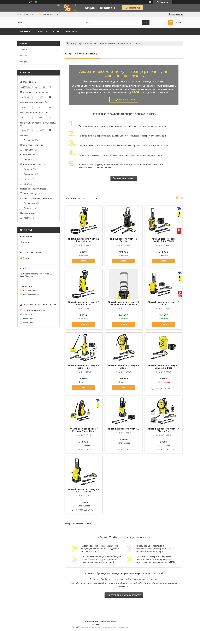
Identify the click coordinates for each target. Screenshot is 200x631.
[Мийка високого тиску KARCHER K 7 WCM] (163, 220)
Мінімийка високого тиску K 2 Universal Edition (163, 366)
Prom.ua (112, 622)
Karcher (92, 43)
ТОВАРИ (39, 31)
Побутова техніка (106, 43)
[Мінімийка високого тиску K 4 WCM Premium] (83, 471)
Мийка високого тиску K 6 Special (123, 240)
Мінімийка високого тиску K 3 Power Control (83, 303)
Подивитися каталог (124, 99)
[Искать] (145, 22)
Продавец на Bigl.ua (100, 624)
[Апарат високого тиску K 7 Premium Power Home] (83, 410)
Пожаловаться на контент (89, 627)
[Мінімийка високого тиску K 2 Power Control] (83, 220)
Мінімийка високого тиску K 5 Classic (123, 366)
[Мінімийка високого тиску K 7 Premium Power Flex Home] (123, 283)
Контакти (71, 31)
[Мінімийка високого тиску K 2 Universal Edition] (163, 347)
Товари (23, 49)
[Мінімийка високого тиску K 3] (123, 410)
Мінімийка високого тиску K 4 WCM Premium (83, 490)
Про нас (56, 31)
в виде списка (181, 198)
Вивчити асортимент (124, 178)
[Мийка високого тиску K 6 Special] (123, 220)
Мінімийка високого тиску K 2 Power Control (83, 240)
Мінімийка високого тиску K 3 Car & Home (83, 366)
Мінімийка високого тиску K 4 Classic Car (163, 430)
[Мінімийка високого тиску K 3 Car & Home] (83, 347)
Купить (84, 261)
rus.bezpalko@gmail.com (34, 310)
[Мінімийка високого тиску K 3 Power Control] (83, 283)
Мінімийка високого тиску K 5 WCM (163, 303)
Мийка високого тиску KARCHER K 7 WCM (163, 240)
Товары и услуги (79, 43)
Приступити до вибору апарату (124, 595)
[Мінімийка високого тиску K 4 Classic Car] (163, 410)
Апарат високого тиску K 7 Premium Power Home (84, 430)
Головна (25, 31)
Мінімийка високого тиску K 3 (123, 429)
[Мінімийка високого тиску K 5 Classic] (123, 347)
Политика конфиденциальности (115, 627)
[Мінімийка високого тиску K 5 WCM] (163, 283)
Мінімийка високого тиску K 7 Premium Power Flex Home (123, 303)
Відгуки (23, 61)
